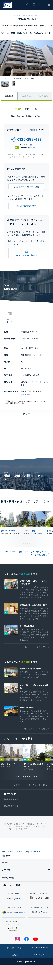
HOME (4, 852)
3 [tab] (25, 543)
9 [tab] (34, 776)
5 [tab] (29, 543)
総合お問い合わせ (14, 948)
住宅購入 (36, 852)
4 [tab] (27, 543)
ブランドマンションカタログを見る (30, 785)
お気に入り (34, 4)
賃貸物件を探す (11, 799)
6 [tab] (27, 776)
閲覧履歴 (27, 4)
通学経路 (26, 395)
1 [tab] (16, 776)
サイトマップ (38, 955)
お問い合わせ (40, 4)
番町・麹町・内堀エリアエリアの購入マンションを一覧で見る (26, 553)
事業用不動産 (8, 877)
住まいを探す (24, 852)
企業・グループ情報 (11, 885)
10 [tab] (36, 776)
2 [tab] (23, 543)
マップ (35, 148)
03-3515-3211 (26, 144)
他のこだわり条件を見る (35, 647)
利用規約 (14, 955)
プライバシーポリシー (39, 948)
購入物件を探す (11, 806)
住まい (12, 852)
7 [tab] (29, 776)
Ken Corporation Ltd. (7, 5)
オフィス (6, 870)
